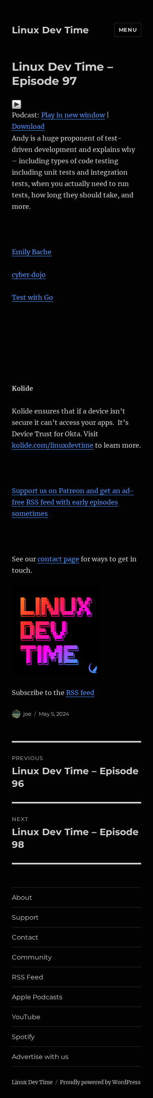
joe (27, 713)
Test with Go (32, 297)
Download (28, 126)
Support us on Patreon (73, 502)
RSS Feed (27, 977)
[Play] (76, 104)
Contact (25, 937)
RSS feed (80, 693)
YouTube (26, 1017)
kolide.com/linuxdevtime (52, 445)
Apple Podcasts (37, 997)
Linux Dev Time (50, 30)
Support (25, 917)
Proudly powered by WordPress (100, 1082)
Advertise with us (40, 1057)
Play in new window (73, 115)
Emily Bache (31, 252)
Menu (128, 29)
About (22, 897)
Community (32, 957)
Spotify (23, 1037)
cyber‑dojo (29, 275)
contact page (58, 559)
